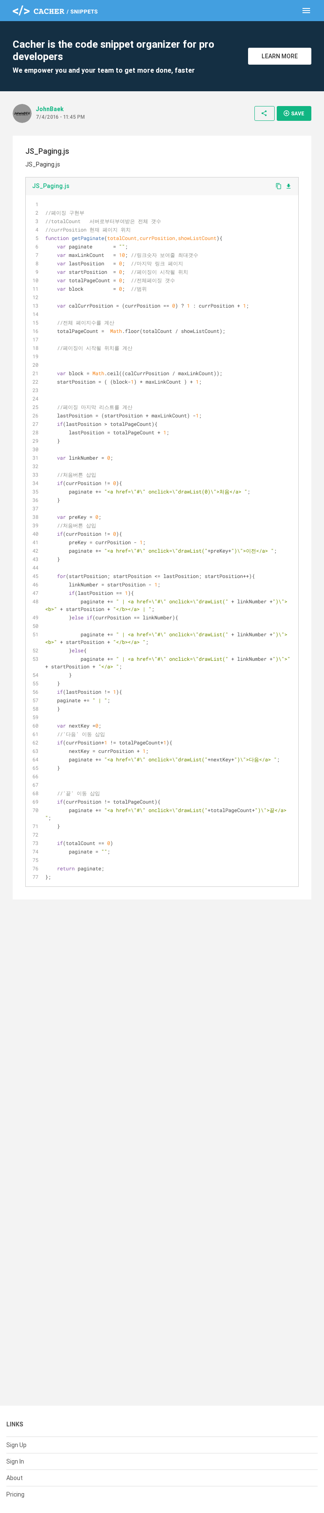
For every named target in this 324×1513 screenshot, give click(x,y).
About (14, 1478)
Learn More (280, 56)
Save (293, 113)
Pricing (15, 1494)
